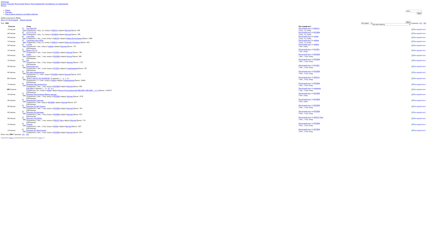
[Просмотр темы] (24, 30)
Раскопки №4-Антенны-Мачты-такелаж (41, 94)
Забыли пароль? (26, 20)
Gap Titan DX (31, 28)
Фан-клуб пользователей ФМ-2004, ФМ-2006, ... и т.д (78, 90)
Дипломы (10, 4)
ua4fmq (316, 40)
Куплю (69, 56)
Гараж (28, 54)
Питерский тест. (32, 66)
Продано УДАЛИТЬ (34, 118)
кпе (27, 60)
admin (49, 90)
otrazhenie (317, 88)
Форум (27, 4)
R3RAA (54, 30)
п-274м (29, 44)
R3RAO (56, 38)
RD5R (55, 126)
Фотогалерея (19, 4)
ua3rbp (316, 36)
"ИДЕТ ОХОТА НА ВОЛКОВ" (38, 78)
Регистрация (13, 20)
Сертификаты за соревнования (56, 4)
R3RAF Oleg (58, 120)
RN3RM (55, 34)
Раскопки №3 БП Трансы (35, 106)
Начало (3, 4)
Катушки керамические (35, 72)
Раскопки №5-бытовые (35, 112)
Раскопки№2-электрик (34, 100)
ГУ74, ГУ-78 (31, 32)
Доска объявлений (37, 4)
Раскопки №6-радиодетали (36, 84)
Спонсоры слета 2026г (34, 40)
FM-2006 (29, 88)
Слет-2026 (30, 36)
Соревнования (72, 68)
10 (48, 88)
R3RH (53, 80)
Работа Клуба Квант (74, 38)
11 (51, 88)
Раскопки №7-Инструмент (36, 130)
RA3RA (56, 52)
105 (424, 23)
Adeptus (40, 137)
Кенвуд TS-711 (31, 50)
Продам (68, 30)
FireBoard (11, 137)
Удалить (29, 124)
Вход (3, 20)
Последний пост (305, 28)
